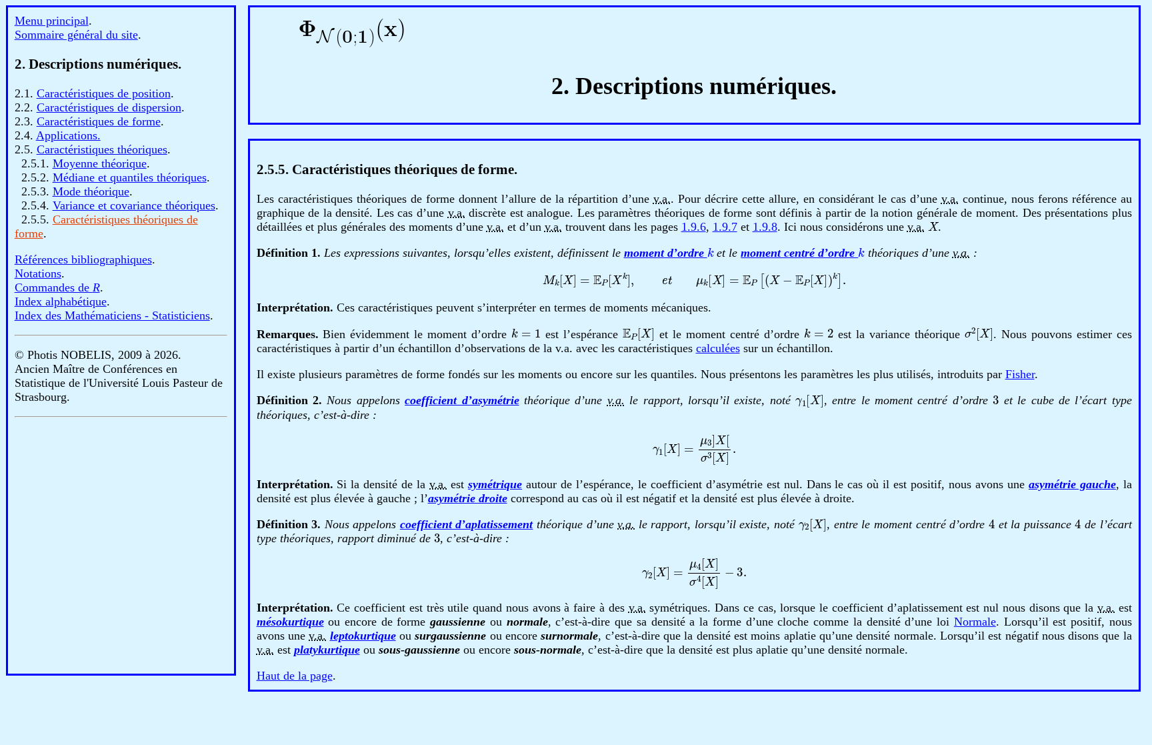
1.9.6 (693, 226)
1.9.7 (725, 226)
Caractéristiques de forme (99, 121)
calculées (718, 348)
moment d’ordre (668, 252)
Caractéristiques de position (104, 93)
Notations (38, 273)
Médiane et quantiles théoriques (130, 177)
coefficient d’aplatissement (466, 524)
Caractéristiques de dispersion (109, 107)
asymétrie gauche (1072, 484)
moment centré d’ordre (802, 252)
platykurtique (327, 649)
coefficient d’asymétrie (462, 400)
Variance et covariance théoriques (134, 205)
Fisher (1020, 374)
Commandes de (57, 287)
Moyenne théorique (100, 163)
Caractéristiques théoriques (102, 149)
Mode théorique (91, 191)
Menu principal (52, 20)
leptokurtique (363, 635)
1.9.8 (765, 226)
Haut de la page (295, 675)
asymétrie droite (467, 498)
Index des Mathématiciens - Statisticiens (112, 315)
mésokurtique (290, 621)
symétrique (495, 484)
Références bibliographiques (83, 259)
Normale (975, 621)
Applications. (68, 135)
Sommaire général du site (76, 34)
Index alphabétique (61, 301)
